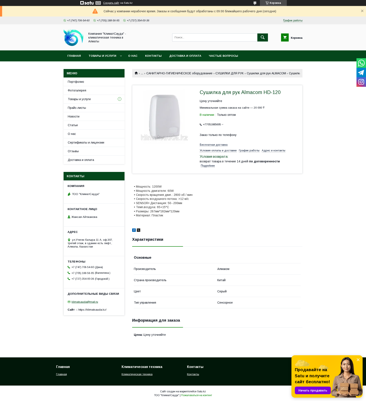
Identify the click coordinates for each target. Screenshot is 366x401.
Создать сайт (111, 2)
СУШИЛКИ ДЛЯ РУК (229, 73)
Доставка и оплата (185, 55)
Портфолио (76, 81)
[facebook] (134, 230)
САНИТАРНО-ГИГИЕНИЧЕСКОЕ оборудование (179, 73)
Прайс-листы (77, 107)
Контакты (153, 55)
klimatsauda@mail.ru (85, 301)
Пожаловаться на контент (196, 395)
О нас (132, 55)
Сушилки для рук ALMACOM (266, 73)
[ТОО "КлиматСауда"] (73, 45)
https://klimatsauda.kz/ (92, 309)
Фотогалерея (77, 90)
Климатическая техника (137, 374)
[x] (138, 230)
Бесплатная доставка (213, 144)
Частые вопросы (223, 55)
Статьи (73, 125)
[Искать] (262, 37)
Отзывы (73, 151)
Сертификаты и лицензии (86, 142)
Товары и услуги (102, 55)
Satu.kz (201, 391)
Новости (73, 116)
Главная (74, 55)
